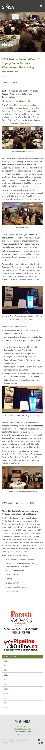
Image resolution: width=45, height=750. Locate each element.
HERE (29, 101)
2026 (6, 660)
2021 (6, 684)
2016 (6, 707)
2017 (6, 703)
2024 (6, 670)
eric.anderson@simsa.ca (16, 587)
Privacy (31, 735)
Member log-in (22, 726)
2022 (6, 679)
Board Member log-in (22, 731)
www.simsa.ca (12, 591)
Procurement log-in (22, 729)
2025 (6, 665)
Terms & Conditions (18, 735)
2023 (6, 675)
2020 (6, 689)
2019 (6, 693)
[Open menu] (41, 5)
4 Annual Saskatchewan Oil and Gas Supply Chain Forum (22, 110)
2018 (6, 698)
